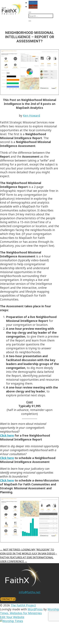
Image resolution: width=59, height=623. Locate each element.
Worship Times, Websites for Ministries (29, 611)
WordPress (35, 609)
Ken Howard (31, 116)
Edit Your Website (12, 617)
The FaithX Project (23, 605)
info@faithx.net (29, 592)
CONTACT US (8, 599)
